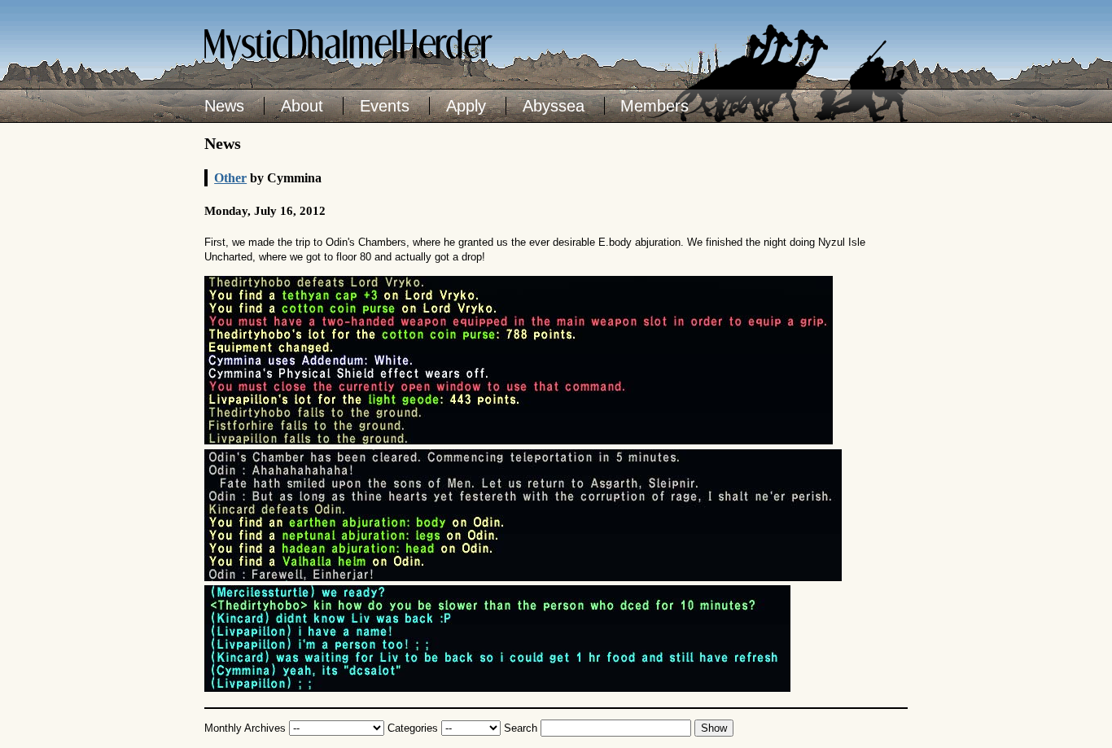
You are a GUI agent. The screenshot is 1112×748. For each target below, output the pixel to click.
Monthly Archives (245, 728)
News (224, 106)
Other (230, 178)
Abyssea (553, 106)
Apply (466, 106)
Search (520, 728)
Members (654, 106)
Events (384, 106)
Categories (412, 728)
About (302, 106)
